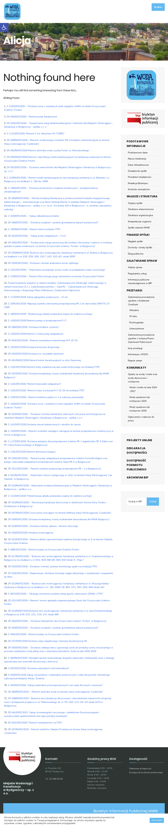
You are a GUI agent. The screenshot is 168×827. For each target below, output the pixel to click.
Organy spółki (135, 203)
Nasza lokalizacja (137, 158)
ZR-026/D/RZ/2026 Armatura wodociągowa (30, 532)
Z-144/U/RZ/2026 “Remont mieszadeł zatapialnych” (35, 384)
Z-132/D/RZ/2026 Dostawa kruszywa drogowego (34, 347)
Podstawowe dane (138, 152)
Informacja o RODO (138, 354)
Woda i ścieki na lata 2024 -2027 (143, 389)
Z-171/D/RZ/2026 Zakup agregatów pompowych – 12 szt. (38, 297)
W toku (133, 316)
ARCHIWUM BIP (137, 477)
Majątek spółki (135, 241)
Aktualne (134, 310)
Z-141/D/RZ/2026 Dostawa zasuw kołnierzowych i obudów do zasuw (44, 424)
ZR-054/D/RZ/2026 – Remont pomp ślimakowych (32, 116)
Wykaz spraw (135, 267)
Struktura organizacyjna (140, 215)
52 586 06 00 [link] (56, 778)
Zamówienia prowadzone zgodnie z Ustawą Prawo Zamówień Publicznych (141, 338)
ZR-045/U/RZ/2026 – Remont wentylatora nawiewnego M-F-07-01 (43, 340)
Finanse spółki (138, 235)
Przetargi (134, 290)
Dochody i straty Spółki (140, 247)
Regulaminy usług (137, 273)
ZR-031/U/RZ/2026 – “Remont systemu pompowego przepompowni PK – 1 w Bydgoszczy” (54, 468)
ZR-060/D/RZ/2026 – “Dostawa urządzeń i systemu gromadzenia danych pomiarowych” (53, 222)
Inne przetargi (135, 348)
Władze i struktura (142, 196)
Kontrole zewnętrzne (139, 189)
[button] (4, 27)
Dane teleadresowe (138, 164)
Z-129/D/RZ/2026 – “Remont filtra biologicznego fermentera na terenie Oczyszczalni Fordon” (56, 276)
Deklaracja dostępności (137, 450)
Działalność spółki (137, 171)
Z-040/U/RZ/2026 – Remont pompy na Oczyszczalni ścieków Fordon (43, 634)
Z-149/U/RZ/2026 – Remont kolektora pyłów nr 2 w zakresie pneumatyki (46, 397)
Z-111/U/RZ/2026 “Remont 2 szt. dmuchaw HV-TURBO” (36, 133)
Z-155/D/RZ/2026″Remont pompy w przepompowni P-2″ (37, 320)
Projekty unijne (139, 440)
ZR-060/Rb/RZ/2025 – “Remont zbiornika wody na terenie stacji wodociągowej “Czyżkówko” (55, 691)
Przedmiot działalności (139, 177)
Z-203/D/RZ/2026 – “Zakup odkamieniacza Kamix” (34, 216)
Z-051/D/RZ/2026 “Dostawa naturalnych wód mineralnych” (39, 668)
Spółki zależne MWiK (139, 227)
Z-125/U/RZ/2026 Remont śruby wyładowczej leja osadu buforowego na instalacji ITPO (54, 367)
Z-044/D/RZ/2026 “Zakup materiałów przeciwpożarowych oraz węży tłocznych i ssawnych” (55, 685)
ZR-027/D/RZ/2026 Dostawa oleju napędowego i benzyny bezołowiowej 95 (47, 641)
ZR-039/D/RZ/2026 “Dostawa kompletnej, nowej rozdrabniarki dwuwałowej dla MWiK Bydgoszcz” (59, 519)
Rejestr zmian (135, 360)
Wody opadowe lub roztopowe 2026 (139, 409)
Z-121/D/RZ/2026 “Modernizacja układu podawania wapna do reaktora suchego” (50, 495)
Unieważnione (136, 328)
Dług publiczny (135, 253)
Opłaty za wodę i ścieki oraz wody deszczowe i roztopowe (142, 378)
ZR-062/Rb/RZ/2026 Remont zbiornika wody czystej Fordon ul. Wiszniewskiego (48, 150)
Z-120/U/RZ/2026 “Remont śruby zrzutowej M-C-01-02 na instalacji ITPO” (46, 390)
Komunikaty (136, 368)
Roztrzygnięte (136, 322)
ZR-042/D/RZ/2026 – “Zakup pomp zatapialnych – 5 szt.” (37, 235)
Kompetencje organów (139, 221)
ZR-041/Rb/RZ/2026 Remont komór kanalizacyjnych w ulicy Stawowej (44, 360)
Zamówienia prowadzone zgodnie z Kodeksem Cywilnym (141, 301)
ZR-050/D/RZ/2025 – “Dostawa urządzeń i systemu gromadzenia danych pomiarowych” (53, 627)
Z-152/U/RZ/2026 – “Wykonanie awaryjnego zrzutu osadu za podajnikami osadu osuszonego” (56, 269)
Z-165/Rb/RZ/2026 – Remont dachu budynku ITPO (34, 229)
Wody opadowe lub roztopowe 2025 (139, 399)
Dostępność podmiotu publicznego (137, 465)
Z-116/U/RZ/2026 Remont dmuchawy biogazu (32, 451)
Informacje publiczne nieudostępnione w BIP (140, 281)
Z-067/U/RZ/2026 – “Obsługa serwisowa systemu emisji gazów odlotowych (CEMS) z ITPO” (56, 593)
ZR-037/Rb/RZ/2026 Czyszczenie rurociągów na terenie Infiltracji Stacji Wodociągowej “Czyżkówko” (60, 512)
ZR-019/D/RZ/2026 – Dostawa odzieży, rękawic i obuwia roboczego (43, 526)
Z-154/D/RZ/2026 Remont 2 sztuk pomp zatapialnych (35, 333)
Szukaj (152, 501)
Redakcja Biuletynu (138, 183)
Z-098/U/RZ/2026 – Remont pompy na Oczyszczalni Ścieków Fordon (43, 549)
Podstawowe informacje (137, 143)
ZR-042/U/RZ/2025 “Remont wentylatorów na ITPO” (35, 722)
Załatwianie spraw (142, 261)
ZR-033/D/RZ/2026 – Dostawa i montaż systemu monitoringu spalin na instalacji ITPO (52, 566)
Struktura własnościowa (141, 209)
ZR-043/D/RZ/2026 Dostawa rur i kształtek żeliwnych (36, 353)
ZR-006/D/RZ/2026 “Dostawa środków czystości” (33, 327)
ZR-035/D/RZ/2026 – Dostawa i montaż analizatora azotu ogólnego (43, 263)
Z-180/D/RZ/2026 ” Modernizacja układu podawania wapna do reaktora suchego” (50, 314)
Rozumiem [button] (157, 820)
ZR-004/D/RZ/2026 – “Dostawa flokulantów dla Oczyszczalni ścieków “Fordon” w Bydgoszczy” (57, 621)
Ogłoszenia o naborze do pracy (141, 418)
